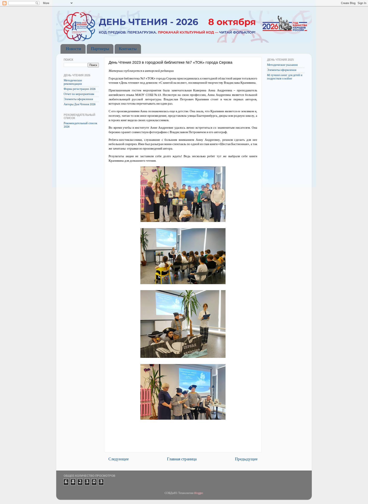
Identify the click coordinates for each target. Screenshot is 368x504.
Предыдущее (246, 459)
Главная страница (182, 459)
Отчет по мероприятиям (79, 94)
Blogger (198, 493)
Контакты (128, 49)
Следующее (118, 459)
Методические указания (282, 65)
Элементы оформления (78, 99)
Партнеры (100, 49)
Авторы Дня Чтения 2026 (80, 104)
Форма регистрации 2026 (80, 89)
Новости (73, 49)
